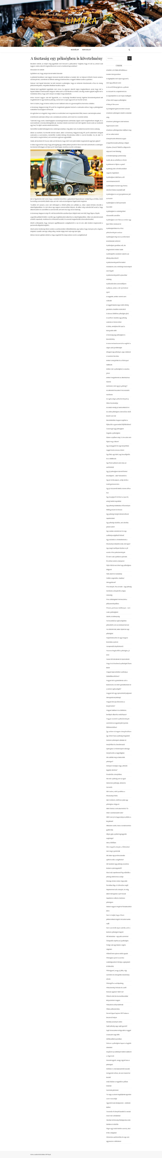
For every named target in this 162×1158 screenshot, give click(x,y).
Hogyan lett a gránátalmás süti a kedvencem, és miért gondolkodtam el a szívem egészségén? (118, 684)
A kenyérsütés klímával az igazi (116, 138)
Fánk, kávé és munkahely (114, 574)
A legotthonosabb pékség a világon (117, 143)
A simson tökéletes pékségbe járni (117, 313)
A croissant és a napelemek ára (116, 91)
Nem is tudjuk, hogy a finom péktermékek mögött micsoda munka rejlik (118, 919)
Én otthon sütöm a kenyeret (115, 561)
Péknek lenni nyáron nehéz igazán (117, 953)
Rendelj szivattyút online (114, 1022)
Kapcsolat (86, 50)
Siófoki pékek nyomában (114, 1039)
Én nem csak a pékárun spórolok (116, 557)
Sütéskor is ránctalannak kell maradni (118, 1069)
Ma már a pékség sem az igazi (116, 779)
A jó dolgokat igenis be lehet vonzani (118, 109)
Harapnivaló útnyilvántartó (114, 646)
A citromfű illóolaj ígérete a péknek (117, 87)
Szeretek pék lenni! (112, 1090)
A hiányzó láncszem (112, 104)
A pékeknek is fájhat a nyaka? (115, 164)
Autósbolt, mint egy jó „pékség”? (116, 386)
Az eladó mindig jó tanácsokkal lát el (117, 407)
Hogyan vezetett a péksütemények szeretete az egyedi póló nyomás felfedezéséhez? (117, 723)
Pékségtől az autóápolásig (114, 983)
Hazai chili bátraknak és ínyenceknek (117, 659)
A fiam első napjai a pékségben (116, 100)
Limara (81, 21)
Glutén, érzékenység (113, 616)
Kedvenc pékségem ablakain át (116, 740)
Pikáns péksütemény (113, 1009)
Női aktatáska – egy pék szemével (117, 936)
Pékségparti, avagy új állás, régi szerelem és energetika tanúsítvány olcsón (117, 975)
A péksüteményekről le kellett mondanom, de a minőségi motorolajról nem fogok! (119, 266)
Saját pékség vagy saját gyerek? (116, 1026)
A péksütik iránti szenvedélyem (116, 284)
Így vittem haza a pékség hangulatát (118, 736)
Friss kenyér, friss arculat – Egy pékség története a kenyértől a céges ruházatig (119, 591)
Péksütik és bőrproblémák (114, 1005)
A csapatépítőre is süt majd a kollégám (118, 96)
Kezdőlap (75, 50)
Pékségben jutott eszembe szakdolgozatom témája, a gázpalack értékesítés (118, 962)
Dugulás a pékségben (113, 433)
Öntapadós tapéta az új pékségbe (117, 941)
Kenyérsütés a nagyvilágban (115, 753)
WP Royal (48, 1154)
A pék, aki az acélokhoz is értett (116, 160)
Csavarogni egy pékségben (115, 429)
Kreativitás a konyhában (114, 774)
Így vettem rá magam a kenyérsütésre (118, 731)
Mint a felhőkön (111, 842)
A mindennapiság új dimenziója (116, 156)
